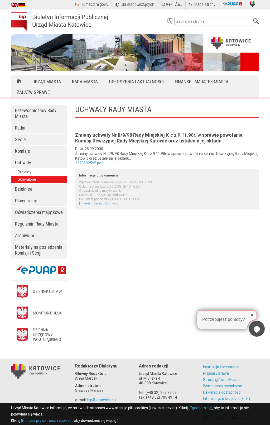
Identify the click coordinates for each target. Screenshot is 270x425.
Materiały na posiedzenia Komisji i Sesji (38, 250)
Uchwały (23, 162)
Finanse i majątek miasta (201, 81)
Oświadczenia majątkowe (39, 212)
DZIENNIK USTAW (47, 291)
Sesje (20, 139)
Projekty (24, 172)
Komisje (22, 151)
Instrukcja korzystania (221, 367)
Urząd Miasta (46, 81)
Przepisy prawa (216, 373)
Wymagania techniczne (222, 386)
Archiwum (24, 235)
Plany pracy (26, 200)
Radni (20, 128)
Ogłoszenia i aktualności (136, 81)
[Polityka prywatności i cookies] (47, 420)
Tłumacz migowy (94, 4)
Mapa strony (204, 4)
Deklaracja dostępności (222, 392)
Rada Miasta (85, 81)
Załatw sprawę (33, 92)
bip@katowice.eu (101, 400)
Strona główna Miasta (221, 380)
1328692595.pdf (89, 163)
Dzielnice (23, 189)
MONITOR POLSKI (47, 313)
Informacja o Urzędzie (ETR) (226, 399)
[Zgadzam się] (200, 408)
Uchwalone (27, 179)
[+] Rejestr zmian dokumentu (99, 203)
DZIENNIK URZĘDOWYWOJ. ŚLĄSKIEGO (47, 335)
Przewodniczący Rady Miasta (35, 113)
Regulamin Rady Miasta (36, 224)
